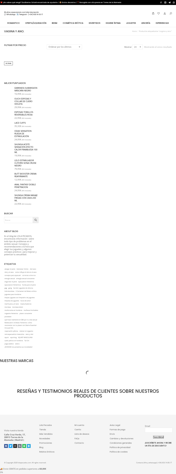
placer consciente (26, 313)
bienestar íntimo (22, 269)
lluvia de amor (25, 301)
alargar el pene (10, 269)
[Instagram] (15, 446)
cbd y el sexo (9, 272)
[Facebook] (6, 446)
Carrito (78, 429)
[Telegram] (29, 446)
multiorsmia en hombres (13, 310)
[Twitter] (11, 446)
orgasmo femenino (11, 313)
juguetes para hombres (13, 294)
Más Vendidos (46, 434)
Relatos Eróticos (46, 451)
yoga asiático (9, 344)
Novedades (44, 438)
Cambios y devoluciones (121, 438)
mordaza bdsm (17, 307)
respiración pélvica (11, 331)
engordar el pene (11, 282)
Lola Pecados (45, 425)
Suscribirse (158, 437)
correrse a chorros (29, 275)
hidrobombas (9, 291)
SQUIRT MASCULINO (25, 337)
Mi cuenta (79, 425)
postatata (8, 317)
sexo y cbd (29, 334)
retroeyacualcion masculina (14, 334)
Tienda (42, 429)
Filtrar (8, 63)
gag (6, 288)
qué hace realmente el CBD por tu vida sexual (21, 320)
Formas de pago (117, 429)
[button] (50, 89)
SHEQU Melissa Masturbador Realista (66, 97)
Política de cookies (119, 451)
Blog (41, 447)
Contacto (79, 443)
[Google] (20, 446)
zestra (17, 344)
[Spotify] (24, 446)
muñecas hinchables (31, 310)
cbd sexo (33, 269)
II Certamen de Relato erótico (26, 291)
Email (147, 426)
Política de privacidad (120, 447)
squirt (7, 337)
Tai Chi (26, 341)
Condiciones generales (121, 443)
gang (10, 288)
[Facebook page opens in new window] (161, 2)
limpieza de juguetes (12, 301)
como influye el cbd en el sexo (26, 272)
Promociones (45, 443)
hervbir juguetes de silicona (23, 288)
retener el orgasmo (26, 331)
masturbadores (25, 304)
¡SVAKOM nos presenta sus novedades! (18, 347)
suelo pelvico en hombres (14, 341)
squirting (13, 337)
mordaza (8, 307)
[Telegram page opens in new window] (169, 2)
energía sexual (10, 278)
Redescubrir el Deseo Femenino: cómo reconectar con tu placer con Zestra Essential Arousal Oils (20, 325)
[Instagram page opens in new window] (165, 2)
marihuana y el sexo (12, 304)
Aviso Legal (115, 425)
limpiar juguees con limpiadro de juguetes (20, 298)
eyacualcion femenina (26, 282)
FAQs (77, 438)
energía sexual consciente (25, 278)
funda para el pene (29, 285)
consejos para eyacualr (13, 275)
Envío (112, 434)
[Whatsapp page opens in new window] (174, 2)
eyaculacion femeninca (13, 285)
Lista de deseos (82, 434)
